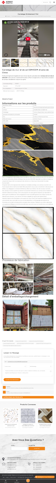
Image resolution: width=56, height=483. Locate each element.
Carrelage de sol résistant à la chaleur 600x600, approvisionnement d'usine (28, 425)
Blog (7, 477)
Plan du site (13, 477)
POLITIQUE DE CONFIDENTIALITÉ (25, 477)
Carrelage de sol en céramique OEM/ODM (21, 341)
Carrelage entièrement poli (18, 16)
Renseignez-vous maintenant (45, 477)
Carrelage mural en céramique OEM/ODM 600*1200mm (36, 341)
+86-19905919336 (37, 469)
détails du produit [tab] (7, 99)
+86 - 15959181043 (37, 465)
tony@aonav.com (11, 467)
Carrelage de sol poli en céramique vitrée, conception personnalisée (45, 425)
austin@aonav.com (11, 469)
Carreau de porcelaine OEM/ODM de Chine (8, 343)
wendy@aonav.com (11, 464)
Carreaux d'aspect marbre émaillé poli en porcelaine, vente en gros (12, 345)
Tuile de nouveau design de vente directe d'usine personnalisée (25, 343)
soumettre (36, 448)
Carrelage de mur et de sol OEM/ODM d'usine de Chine (17, 361)
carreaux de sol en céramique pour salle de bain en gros (11, 425)
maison (8, 16)
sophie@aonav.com (11, 465)
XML (4, 477)
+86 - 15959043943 (37, 467)
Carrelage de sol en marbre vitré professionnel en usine (43, 343)
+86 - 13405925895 (37, 464)
